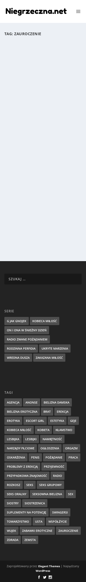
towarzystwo (18, 521)
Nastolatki (46, 104)
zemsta (30, 540)
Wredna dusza (18, 358)
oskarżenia (16, 457)
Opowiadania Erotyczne (53, 209)
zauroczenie (68, 531)
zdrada (12, 540)
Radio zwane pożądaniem (27, 339)
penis (35, 457)
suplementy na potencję (26, 512)
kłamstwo (64, 430)
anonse (31, 402)
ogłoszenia (49, 448)
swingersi (60, 512)
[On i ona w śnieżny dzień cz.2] (42, 68)
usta (38, 521)
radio (57, 476)
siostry (13, 503)
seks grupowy (50, 485)
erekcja (62, 412)
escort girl (35, 421)
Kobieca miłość (44, 321)
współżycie (57, 521)
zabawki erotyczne (37, 531)
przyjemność (54, 467)
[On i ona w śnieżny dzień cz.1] (42, 173)
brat (47, 412)
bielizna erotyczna (22, 412)
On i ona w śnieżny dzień (27, 330)
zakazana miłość (49, 358)
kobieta (43, 430)
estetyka (57, 421)
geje (73, 421)
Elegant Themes (49, 566)
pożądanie (54, 457)
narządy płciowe (20, 448)
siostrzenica (35, 503)
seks (29, 485)
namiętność (52, 439)
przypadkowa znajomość (27, 476)
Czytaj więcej (22, 137)
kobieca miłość (19, 430)
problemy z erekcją (22, 467)
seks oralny (16, 494)
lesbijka (13, 439)
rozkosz (13, 485)
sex (70, 494)
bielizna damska (56, 402)
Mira (18, 104)
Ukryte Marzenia (55, 348)
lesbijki (31, 439)
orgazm (71, 448)
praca (73, 457)
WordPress (43, 571)
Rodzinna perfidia (21, 348)
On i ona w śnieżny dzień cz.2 (41, 97)
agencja (13, 402)
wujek (11, 531)
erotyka (13, 421)
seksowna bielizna (47, 494)
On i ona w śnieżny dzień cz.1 (41, 202)
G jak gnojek (16, 321)
